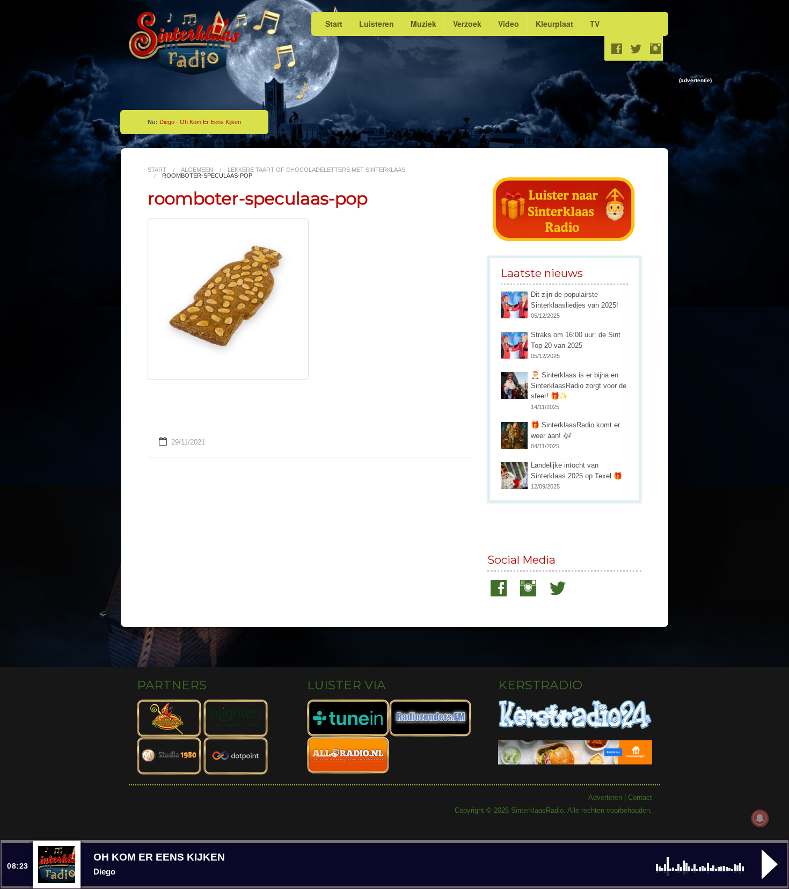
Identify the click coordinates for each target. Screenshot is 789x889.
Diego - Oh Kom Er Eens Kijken (200, 122)
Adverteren (605, 797)
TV (595, 23)
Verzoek (467, 23)
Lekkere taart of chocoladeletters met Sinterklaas (316, 169)
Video (508, 23)
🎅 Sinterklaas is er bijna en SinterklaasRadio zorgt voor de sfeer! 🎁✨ (578, 385)
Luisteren (376, 23)
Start (333, 23)
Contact (640, 797)
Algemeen (197, 170)
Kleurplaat (554, 23)
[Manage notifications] (760, 818)
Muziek (423, 23)
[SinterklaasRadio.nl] (189, 43)
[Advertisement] (472, 109)
